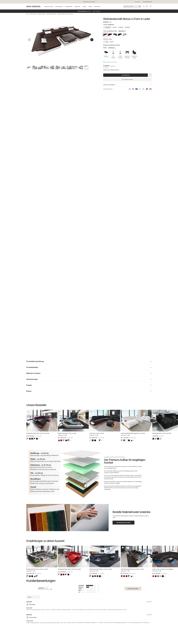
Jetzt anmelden (103, 314)
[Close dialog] (115, 299)
